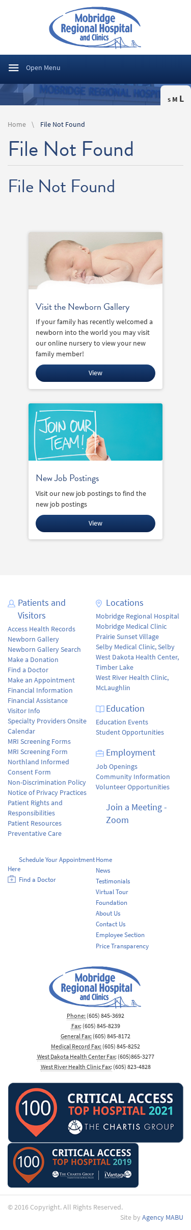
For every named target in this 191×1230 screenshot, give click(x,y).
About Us (108, 913)
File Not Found (62, 124)
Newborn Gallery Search (44, 649)
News (103, 870)
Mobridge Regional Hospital (137, 616)
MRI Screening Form (38, 752)
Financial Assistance (38, 700)
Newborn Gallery (33, 639)
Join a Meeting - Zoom (136, 813)
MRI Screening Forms (39, 741)
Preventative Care (35, 833)
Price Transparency (122, 946)
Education (125, 708)
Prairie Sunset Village (127, 637)
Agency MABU (162, 1217)
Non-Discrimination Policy (47, 782)
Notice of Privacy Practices (47, 793)
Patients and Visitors (42, 609)
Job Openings (117, 766)
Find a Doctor (28, 670)
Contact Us (110, 924)
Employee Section (120, 934)
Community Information (133, 777)
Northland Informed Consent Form (38, 767)
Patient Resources (35, 823)
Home (17, 124)
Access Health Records (41, 629)
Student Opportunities (130, 732)
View (95, 373)
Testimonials (113, 881)
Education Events (122, 722)
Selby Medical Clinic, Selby (135, 647)
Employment (130, 752)
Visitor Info (24, 711)
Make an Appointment (41, 680)
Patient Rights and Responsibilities (35, 808)
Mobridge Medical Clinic (131, 626)
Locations (125, 603)
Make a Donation (33, 660)
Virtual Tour (112, 891)
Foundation (111, 902)
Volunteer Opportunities (133, 787)
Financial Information (40, 690)
